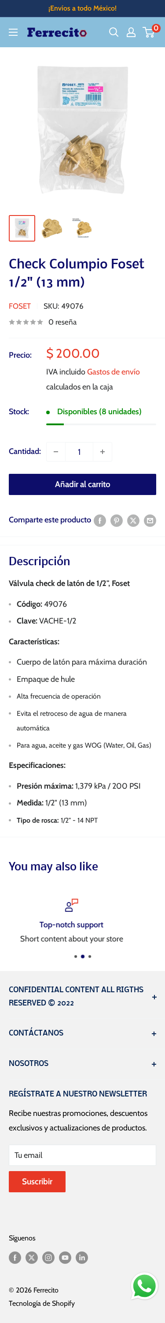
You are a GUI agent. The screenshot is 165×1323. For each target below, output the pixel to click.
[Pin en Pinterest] (116, 520)
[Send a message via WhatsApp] (144, 1286)
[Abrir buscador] (114, 32)
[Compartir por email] (150, 520)
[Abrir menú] (13, 32)
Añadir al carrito (82, 484)
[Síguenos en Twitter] (32, 1257)
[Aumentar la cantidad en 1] (102, 451)
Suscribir (37, 1181)
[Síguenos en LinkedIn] (82, 1257)
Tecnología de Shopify (42, 1303)
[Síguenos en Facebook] (15, 1257)
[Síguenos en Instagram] (48, 1257)
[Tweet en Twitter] (133, 520)
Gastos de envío (113, 372)
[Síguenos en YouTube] (65, 1257)
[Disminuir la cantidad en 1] (56, 451)
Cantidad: (25, 451)
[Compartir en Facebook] (100, 520)
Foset (20, 306)
